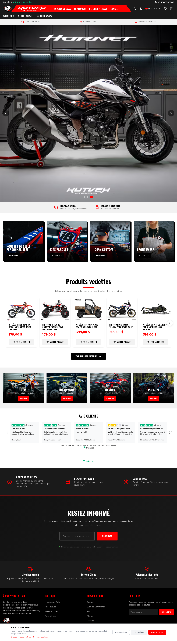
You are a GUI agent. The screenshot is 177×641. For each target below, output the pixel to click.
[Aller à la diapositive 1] (84, 197)
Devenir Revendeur (98, 8)
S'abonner (107, 536)
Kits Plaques (50, 607)
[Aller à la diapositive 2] (87, 197)
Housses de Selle (62, 8)
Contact (115, 8)
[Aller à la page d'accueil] (7, 9)
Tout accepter (157, 632)
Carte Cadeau (44, 16)
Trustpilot (88, 461)
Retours (90, 621)
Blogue (90, 616)
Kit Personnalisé (26, 16)
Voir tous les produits (88, 356)
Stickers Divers (51, 611)
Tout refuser (139, 632)
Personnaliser (121, 632)
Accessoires (8, 16)
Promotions (50, 616)
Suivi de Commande (96, 607)
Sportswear (80, 8)
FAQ (89, 611)
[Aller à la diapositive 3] (92, 197)
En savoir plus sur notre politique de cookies (29, 637)
